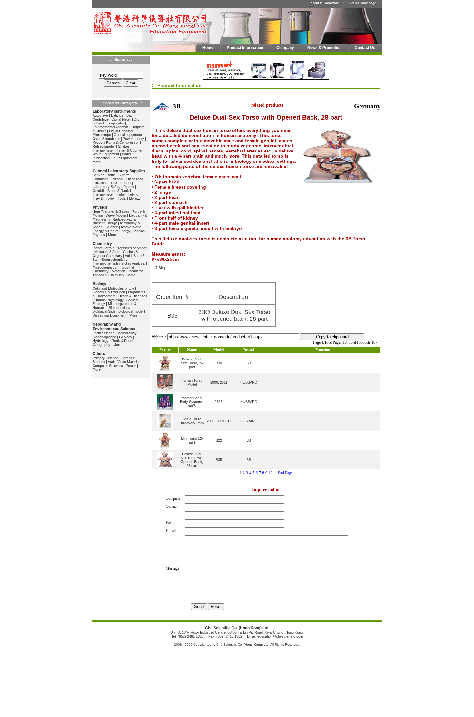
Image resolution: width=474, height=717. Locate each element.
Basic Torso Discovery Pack (191, 421)
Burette (124, 175)
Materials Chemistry (127, 271)
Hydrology (101, 341)
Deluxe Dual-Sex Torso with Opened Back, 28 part (191, 459)
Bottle (111, 175)
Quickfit (98, 190)
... (275, 473)
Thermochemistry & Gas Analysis (119, 263)
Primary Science (105, 358)
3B (249, 363)
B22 (219, 440)
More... (98, 162)
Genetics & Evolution (109, 292)
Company (285, 47)
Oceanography (104, 337)
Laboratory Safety (107, 187)
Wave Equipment (106, 154)
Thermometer (103, 150)
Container (100, 179)
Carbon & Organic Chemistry (115, 254)
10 (270, 473)
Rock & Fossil (122, 341)
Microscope (102, 135)
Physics (100, 207)
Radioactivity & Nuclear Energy (114, 221)
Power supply (133, 139)
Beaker (98, 175)
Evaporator (115, 123)
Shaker (123, 146)
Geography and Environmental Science (114, 326)
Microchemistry (105, 267)
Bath (129, 115)
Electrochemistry (114, 259)
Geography (101, 345)
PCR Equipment (125, 158)
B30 (219, 363)
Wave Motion (116, 215)
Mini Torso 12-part (192, 440)
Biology (99, 284)
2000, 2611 (218, 382)
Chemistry (102, 243)
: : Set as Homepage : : (363, 3)
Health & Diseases (132, 296)
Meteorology (127, 333)
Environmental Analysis (111, 127)
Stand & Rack (118, 190)
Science (111, 227)
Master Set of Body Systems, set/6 (192, 402)
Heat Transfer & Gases (111, 211)
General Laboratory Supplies (119, 171)
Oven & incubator (106, 139)
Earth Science (103, 333)
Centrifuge (101, 119)
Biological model (130, 311)
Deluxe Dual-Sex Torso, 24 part (192, 363)
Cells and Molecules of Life (113, 288)
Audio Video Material (123, 362)
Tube (121, 194)
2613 (218, 402)
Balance (117, 115)
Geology (125, 337)
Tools (122, 198)
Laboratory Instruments (114, 111)
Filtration (99, 183)
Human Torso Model (191, 382)
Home (207, 47)
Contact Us (365, 47)
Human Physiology (109, 300)
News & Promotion (324, 47)
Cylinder (117, 179)
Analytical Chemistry (108, 275)
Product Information (245, 47)
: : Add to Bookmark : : (326, 3)
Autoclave (100, 115)
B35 (219, 460)
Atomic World (131, 227)
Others (99, 353)
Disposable (135, 179)
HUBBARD (248, 382)
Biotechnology (120, 307)
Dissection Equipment (109, 315)
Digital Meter (121, 119)
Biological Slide (104, 311)
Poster (131, 366)
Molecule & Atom (107, 252)
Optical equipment (128, 135)
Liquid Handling (121, 131)
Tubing (133, 194)
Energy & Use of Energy (112, 231)
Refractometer (104, 146)
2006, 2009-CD (219, 421)
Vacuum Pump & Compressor (116, 142)
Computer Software (108, 366)
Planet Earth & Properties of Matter (120, 248)
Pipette (128, 187)
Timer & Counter (130, 150)
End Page (285, 473)
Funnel (125, 183)
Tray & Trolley (104, 198)
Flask (113, 183)
